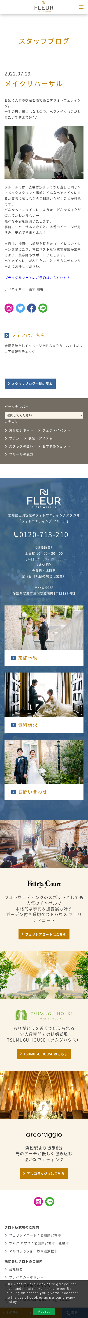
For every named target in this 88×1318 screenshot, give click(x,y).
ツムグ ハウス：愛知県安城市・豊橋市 (39, 1243)
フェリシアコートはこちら (45, 934)
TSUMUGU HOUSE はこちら (46, 1054)
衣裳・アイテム (40, 438)
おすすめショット (56, 446)
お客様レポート (21, 430)
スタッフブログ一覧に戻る (32, 383)
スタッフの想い (21, 446)
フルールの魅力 (21, 454)
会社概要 (16, 1269)
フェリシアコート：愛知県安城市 (35, 1235)
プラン (14, 438)
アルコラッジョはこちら (45, 1173)
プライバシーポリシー (26, 1277)
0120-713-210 (44, 534)
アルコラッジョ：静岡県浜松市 (33, 1251)
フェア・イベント (56, 430)
